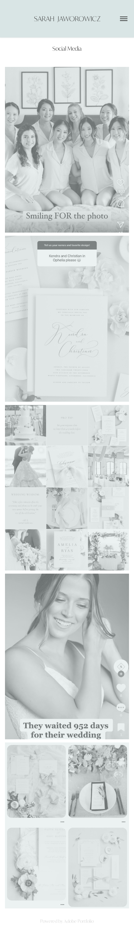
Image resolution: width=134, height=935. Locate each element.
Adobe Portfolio (79, 921)
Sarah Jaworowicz (67, 18)
